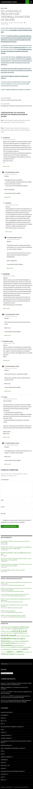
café (2, 729)
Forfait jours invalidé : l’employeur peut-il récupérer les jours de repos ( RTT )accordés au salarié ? (16, 565)
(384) (8, 612)
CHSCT (26, 628)
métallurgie (3, 759)
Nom (2, 500)
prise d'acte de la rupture (10, 649)
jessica (2, 683)
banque (3, 718)
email (25, 635)
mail (20, 645)
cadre (9, 628)
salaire (10, 651)
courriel (25, 633)
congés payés (8, 631)
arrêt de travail (5, 627)
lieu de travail (15, 645)
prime (2, 649)
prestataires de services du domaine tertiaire (12, 771)
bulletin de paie (24, 627)
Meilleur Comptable (6, 687)
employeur (6, 638)
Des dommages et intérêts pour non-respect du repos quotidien (14, 605)
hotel (2, 754)
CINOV (3, 631)
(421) (11, 595)
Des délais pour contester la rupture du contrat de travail (16, 104)
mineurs (3, 762)
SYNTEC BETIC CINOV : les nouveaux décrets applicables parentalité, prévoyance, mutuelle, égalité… (16, 547)
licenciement (6, 645)
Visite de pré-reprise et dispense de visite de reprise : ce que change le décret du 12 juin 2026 (16, 559)
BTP (2, 723)
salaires (14, 652)
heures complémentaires (21, 641)
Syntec (2, 779)
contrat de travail (19, 631)
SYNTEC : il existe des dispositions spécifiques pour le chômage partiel (15, 599)
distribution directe (5, 745)
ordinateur (29, 647)
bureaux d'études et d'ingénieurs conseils (11, 726)
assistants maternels (6, 712)
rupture (25, 649)
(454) (11, 585)
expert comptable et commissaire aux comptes (12, 748)
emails (28, 635)
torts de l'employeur (18, 654)
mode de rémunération (5, 647)
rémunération (4, 652)
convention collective (18, 633)
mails (22, 645)
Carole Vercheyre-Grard (9, 2)
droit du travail (8, 635)
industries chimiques (6, 756)
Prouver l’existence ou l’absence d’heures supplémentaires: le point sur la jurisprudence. (16, 683)
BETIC (2, 721)
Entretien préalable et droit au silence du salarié (13, 570)
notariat (3, 768)
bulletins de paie (4, 628)
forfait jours (12, 641)
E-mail (2, 506)
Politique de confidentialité (6, 787)
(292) (12, 617)
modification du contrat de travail (18, 647)
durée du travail (20, 635)
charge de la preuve (18, 629)
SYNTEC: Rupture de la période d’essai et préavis (13, 615)
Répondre (7, 166)
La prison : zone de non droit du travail (11, 99)
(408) (9, 607)
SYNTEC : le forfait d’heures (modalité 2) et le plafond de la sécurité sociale (16, 583)
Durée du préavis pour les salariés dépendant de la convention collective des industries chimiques (16, 701)
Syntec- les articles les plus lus (11, 578)
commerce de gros (5, 735)
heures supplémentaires (8, 643)
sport (2, 777)
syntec (30, 652)
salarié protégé (26, 652)
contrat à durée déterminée (6, 633)
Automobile (4, 715)
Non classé (4, 8)
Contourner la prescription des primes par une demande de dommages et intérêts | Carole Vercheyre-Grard (16, 130)
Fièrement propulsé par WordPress (21, 787)
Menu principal (31, 2)
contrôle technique (5, 738)
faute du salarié (18, 638)
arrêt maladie (13, 627)
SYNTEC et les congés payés (8, 611)
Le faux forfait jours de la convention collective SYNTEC (15, 594)
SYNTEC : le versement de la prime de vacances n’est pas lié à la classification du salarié (16, 589)
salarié (19, 651)
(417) (9, 601)
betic (18, 627)
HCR (2, 751)
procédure (19, 649)
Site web (3, 513)
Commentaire (5, 479)
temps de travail (7, 654)
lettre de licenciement (21, 643)
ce (11, 628)
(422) (10, 591)
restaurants (4, 774)
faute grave (5, 641)
